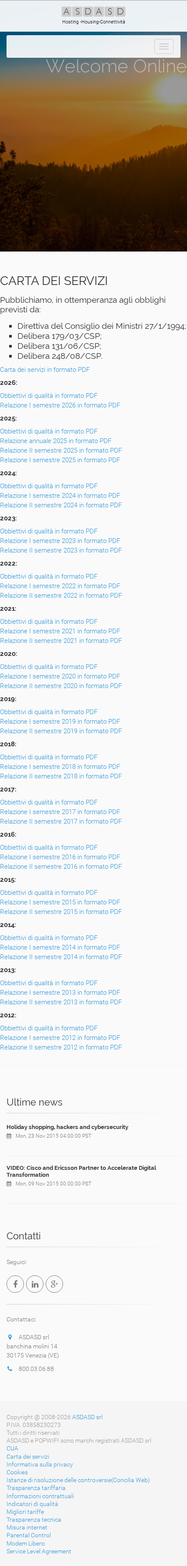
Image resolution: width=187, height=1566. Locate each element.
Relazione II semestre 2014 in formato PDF (61, 957)
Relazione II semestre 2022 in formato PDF (61, 595)
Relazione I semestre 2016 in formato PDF (60, 857)
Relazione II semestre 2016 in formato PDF (61, 867)
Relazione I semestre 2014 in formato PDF (60, 947)
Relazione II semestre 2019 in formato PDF (61, 731)
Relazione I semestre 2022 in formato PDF (60, 586)
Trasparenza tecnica (34, 1519)
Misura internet (27, 1527)
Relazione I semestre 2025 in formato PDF (60, 460)
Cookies (17, 1472)
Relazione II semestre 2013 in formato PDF (61, 1002)
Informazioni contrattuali (40, 1496)
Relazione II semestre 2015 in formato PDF (61, 912)
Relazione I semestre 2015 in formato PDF (60, 902)
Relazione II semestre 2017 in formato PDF (61, 821)
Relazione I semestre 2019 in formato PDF (60, 721)
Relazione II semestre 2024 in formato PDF (61, 505)
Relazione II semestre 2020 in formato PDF (61, 686)
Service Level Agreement (39, 1551)
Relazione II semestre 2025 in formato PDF (61, 450)
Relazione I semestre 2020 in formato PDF (60, 676)
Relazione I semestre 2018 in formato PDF (60, 767)
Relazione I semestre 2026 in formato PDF (60, 405)
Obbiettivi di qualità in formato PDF (48, 396)
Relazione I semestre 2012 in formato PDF (60, 1038)
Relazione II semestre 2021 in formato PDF (61, 641)
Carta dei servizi (28, 1456)
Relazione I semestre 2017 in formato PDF (60, 812)
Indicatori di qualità (32, 1503)
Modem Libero (26, 1543)
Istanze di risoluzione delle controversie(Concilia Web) (78, 1480)
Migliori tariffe (25, 1511)
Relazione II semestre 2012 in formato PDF (61, 1047)
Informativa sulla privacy (40, 1464)
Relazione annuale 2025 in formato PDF (55, 441)
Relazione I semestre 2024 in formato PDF (60, 496)
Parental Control (29, 1535)
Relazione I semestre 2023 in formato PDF (60, 541)
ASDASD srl (87, 1417)
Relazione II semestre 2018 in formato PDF (61, 776)
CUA (12, 1448)
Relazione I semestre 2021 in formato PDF (60, 631)
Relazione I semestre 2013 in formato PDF (60, 993)
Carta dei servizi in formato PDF (45, 370)
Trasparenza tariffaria (36, 1487)
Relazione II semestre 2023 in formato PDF (61, 550)
